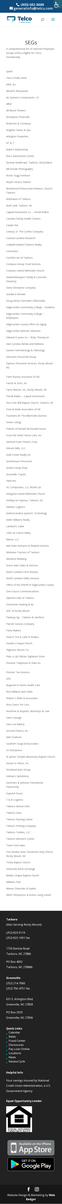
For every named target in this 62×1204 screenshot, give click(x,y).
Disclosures (16, 1045)
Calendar (14, 1032)
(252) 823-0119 (15, 933)
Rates (12, 1036)
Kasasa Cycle (17, 1061)
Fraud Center (17, 1041)
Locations (15, 1053)
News (12, 1057)
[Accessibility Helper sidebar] (58, 4)
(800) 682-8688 (32, 4)
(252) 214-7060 (15, 983)
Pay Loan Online (19, 1049)
